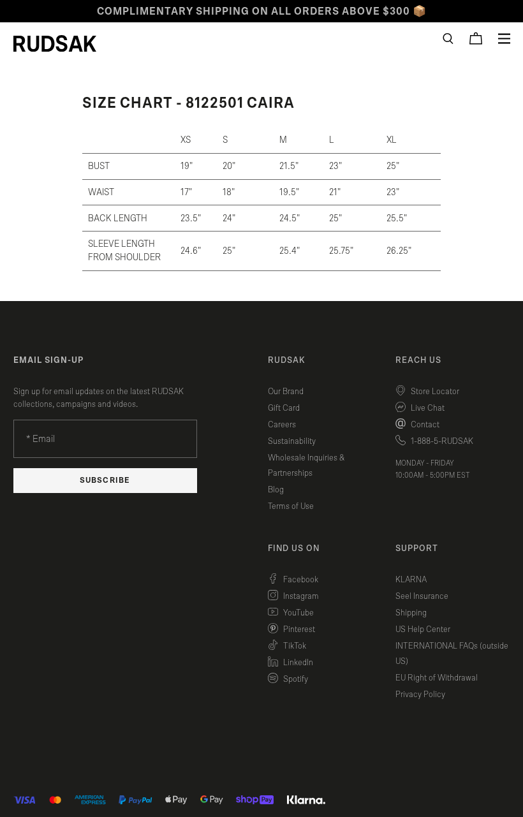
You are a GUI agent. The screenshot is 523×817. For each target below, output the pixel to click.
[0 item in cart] (475, 38)
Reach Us (418, 360)
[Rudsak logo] (54, 43)
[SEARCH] (448, 38)
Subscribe (104, 480)
